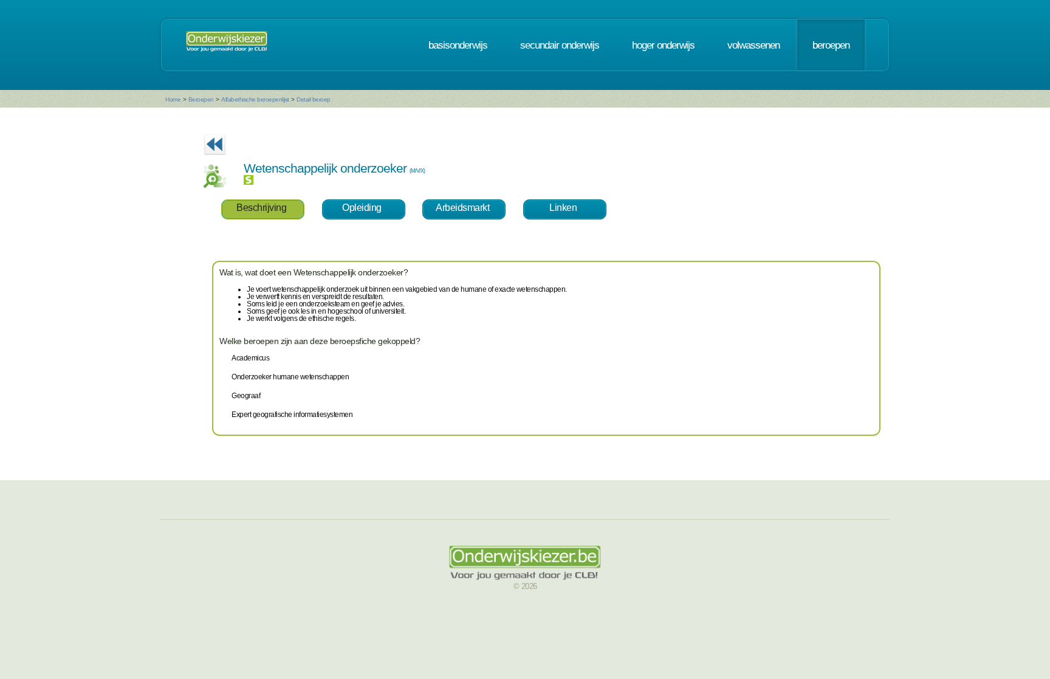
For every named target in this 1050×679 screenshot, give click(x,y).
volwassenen (753, 45)
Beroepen (201, 99)
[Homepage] (226, 45)
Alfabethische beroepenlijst (255, 99)
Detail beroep (314, 99)
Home (172, 99)
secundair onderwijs (559, 45)
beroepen (830, 45)
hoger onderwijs (663, 45)
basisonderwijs (457, 45)
